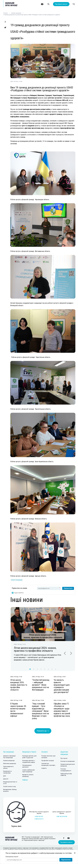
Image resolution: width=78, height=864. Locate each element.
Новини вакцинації (16, 13)
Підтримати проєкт (61, 4)
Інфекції (25, 780)
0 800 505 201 (39, 816)
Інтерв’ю (44, 768)
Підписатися (68, 588)
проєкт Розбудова (16, 580)
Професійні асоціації (47, 760)
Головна (5, 13)
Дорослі (5, 779)
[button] (65, 653)
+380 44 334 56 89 (61, 816)
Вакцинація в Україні (29, 752)
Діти (4, 776)
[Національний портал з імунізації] (10, 4)
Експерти (44, 752)
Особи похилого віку (9, 786)
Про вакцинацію (8, 752)
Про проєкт (64, 758)
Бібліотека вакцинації (9, 763)
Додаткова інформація (64, 753)
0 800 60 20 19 (39, 819)
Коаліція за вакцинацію (68, 761)
